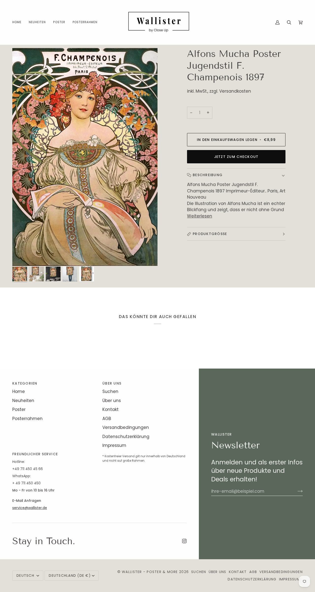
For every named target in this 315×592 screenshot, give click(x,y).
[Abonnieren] (296, 491)
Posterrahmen (27, 419)
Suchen (110, 391)
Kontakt (110, 409)
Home (18, 391)
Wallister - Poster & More (150, 571)
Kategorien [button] (24, 383)
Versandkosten (235, 91)
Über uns (111, 401)
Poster (19, 409)
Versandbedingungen (125, 427)
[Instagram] (184, 541)
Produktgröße (210, 233)
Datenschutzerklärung (125, 437)
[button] (59, 22)
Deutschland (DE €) (70, 575)
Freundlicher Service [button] (35, 454)
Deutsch (25, 575)
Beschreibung (207, 174)
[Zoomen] (85, 157)
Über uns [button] (111, 383)
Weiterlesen (199, 216)
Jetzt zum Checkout (236, 156)
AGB (106, 419)
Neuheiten (23, 401)
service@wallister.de (29, 507)
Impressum (114, 445)
